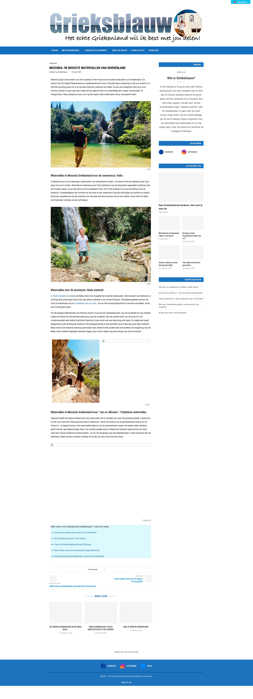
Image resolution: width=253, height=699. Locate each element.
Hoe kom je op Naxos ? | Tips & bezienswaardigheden (180, 293)
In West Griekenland (60, 296)
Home (54, 50)
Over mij (154, 50)
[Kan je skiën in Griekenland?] (136, 612)
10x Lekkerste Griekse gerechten (191, 263)
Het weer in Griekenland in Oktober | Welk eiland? (178, 287)
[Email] (198, 50)
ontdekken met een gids (85, 303)
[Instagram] (195, 50)
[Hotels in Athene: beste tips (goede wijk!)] (169, 252)
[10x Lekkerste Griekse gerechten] (193, 252)
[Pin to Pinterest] (111, 569)
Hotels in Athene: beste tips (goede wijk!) (168, 263)
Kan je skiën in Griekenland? (136, 627)
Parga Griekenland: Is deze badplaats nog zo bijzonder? (181, 298)
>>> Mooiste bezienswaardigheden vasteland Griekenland (77, 556)
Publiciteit (138, 50)
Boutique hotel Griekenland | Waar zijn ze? (192, 235)
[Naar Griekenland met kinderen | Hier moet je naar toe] (181, 187)
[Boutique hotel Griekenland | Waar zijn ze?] (193, 223)
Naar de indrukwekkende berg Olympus (73, 544)
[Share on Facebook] (109, 569)
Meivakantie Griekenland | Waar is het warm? (169, 234)
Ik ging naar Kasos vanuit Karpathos (173, 312)
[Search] (202, 50)
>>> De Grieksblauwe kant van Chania (68, 538)
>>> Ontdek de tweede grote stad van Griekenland (73, 532)
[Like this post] (106, 569)
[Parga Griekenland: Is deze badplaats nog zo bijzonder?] (101, 612)
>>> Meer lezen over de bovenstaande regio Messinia (75, 550)
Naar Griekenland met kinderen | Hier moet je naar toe (181, 207)
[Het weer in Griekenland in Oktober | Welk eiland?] (65, 612)
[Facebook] (193, 50)
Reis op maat (119, 50)
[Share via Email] (114, 569)
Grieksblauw (62, 72)
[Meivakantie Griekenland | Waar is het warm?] (169, 223)
